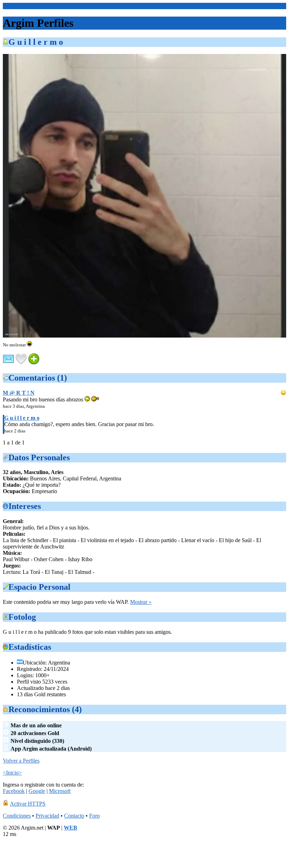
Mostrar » (141, 602)
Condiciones (17, 816)
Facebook (14, 791)
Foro (94, 816)
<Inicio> (12, 6)
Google (37, 791)
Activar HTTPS (27, 804)
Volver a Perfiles (21, 761)
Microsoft (59, 791)
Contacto (74, 816)
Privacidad (47, 816)
